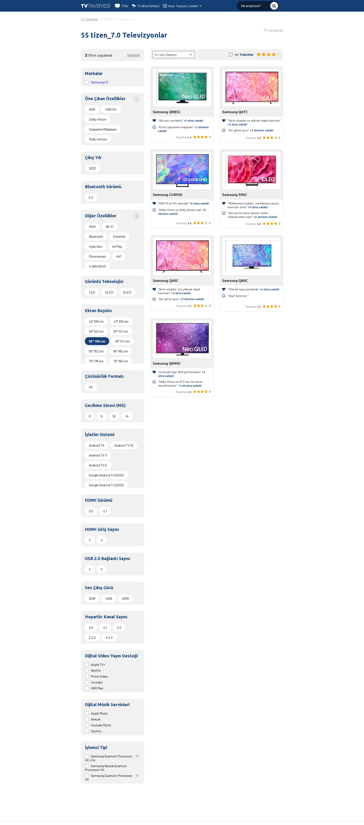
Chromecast (97, 256)
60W (125, 598)
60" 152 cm (96, 351)
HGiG (92, 226)
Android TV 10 (123, 445)
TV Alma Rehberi (148, 6)
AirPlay (117, 246)
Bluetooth (96, 236)
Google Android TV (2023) (106, 485)
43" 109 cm (121, 321)
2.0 (91, 511)
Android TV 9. (98, 465)
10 (113, 416)
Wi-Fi (110, 226)
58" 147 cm (122, 341)
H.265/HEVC (97, 266)
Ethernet (119, 236)
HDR (92, 109)
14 (127, 416)
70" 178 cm (96, 361)
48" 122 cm (96, 331)
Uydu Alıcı (95, 246)
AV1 (118, 256)
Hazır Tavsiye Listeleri (183, 6)
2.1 (105, 511)
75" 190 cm (121, 361)
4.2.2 (109, 637)
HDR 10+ (111, 109)
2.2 (119, 627)
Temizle (133, 55)
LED (92, 292)
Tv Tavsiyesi (89, 19)
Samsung (97, 82)
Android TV (96, 445)
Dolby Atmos (98, 139)
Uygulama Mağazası (102, 129)
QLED (127, 292)
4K (91, 387)
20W (92, 598)
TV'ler (124, 6)
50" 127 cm (121, 331)
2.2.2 (92, 637)
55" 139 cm (97, 341)
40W (109, 598)
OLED (109, 292)
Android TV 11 (98, 455)
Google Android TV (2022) (106, 475)
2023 (92, 168)
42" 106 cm (96, 321)
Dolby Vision (97, 119)
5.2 (91, 197)
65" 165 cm (121, 351)
